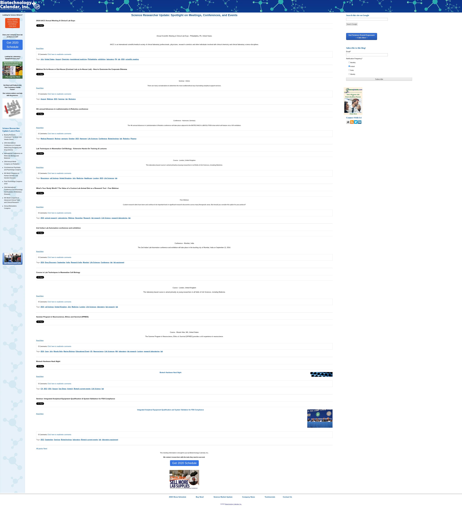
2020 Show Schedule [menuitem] (177, 497)
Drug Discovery (50, 262)
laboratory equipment (110, 440)
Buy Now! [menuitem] (200, 497)
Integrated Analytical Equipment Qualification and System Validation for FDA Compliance (170, 410)
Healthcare (88, 178)
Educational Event (82, 351)
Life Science (106, 218)
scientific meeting (132, 59)
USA (49, 389)
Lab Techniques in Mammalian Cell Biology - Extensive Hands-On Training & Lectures (71, 149)
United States (50, 59)
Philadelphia (92, 59)
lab (119, 59)
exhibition (102, 59)
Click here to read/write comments (59, 54)
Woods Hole (58, 351)
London (96, 178)
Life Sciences (93, 139)
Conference (103, 139)
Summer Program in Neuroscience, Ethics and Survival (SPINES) (62, 317)
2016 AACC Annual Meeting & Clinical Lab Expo (55, 21)
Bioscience (45, 178)
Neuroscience (98, 351)
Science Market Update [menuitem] (223, 497)
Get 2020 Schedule (12, 45)
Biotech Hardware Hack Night (48, 361)
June (47, 351)
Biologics (72, 99)
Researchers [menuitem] (8, 11)
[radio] (380, 63)
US (91, 351)
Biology (57, 139)
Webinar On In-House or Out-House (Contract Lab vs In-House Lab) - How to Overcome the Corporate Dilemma (81, 69)
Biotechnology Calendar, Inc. (233, 504)
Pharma (133, 139)
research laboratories (119, 218)
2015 (55, 99)
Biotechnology (113, 139)
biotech (70, 389)
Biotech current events (82, 389)
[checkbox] (380, 69)
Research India (76, 262)
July (42, 59)
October (71, 139)
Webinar (50, 99)
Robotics (126, 139)
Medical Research (47, 139)
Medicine (80, 178)
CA (42, 389)
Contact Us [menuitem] (287, 497)
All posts (39, 449)
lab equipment (118, 262)
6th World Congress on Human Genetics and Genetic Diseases (11, 175)
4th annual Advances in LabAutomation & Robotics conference (62, 109)
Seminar (61, 99)
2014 (42, 218)
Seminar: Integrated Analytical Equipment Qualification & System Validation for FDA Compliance (75, 399)
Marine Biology (69, 351)
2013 (45, 389)
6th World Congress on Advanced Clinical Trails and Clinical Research (12, 200)
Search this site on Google (357, 15)
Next (45, 449)
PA (116, 59)
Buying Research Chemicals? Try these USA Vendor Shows (13, 137)
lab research (95, 218)
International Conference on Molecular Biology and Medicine (13, 156)
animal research (51, 218)
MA (116, 351)
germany (64, 139)
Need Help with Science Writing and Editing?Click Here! (12, 23)
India (68, 262)
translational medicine (78, 59)
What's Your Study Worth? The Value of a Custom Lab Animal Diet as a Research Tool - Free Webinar (77, 188)
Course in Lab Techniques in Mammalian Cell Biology (58, 272)
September (61, 262)
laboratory (110, 59)
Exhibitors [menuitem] (16, 11)
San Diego (62, 389)
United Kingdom (65, 178)
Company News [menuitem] (248, 497)
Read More (40, 48)
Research (86, 218)
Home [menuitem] (2, 11)
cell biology (54, 178)
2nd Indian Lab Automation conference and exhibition (58, 228)
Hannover (83, 139)
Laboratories (62, 218)
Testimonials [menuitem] (24, 11)
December (79, 218)
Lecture (140, 351)
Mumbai (86, 262)
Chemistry (65, 59)
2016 (123, 59)
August (58, 59)
